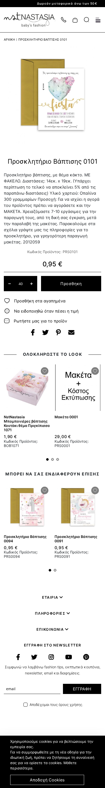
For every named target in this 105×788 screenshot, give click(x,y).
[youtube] (68, 657)
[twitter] (34, 657)
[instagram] (51, 657)
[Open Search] (86, 20)
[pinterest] (86, 657)
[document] (53, 762)
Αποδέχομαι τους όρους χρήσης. (56, 704)
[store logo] (32, 19)
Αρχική (9, 39)
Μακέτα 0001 (66, 417)
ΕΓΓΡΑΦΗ (82, 688)
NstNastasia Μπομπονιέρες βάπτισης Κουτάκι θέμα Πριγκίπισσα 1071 (27, 423)
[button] (47, 459)
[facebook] (18, 657)
